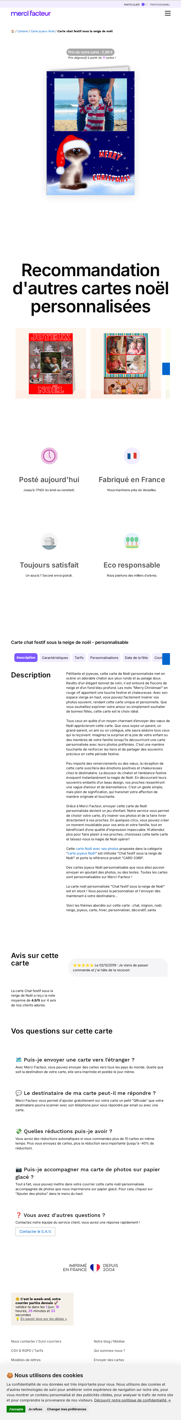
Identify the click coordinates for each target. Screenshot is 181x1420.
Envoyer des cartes (109, 1360)
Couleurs (162, 658)
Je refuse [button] (35, 1409)
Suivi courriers (49, 1341)
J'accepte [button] (16, 1409)
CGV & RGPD (21, 1350)
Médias (119, 1341)
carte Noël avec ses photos (97, 849)
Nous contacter (23, 1341)
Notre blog (102, 1341)
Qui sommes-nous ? (109, 1350)
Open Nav (167, 13)
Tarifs (79, 658)
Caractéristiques (55, 658)
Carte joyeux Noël (43, 31)
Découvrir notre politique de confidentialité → (132, 1400)
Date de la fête (136, 658)
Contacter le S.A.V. (35, 1231)
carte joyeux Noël (81, 853)
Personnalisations (104, 658)
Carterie (22, 31)
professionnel (159, 4)
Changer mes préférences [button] (66, 1409)
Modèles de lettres (26, 1360)
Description (26, 658)
